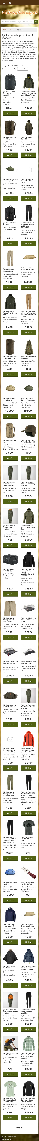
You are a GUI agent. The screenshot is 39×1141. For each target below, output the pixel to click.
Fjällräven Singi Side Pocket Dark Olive (10, 357)
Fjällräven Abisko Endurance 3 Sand (27, 925)
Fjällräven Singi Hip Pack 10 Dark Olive (9, 706)
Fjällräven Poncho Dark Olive (27, 138)
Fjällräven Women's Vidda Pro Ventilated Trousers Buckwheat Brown (28, 313)
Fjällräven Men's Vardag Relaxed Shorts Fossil (8, 619)
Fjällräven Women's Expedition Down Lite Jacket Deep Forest (28, 93)
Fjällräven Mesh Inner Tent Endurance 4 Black (28, 619)
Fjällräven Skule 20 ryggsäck (9, 223)
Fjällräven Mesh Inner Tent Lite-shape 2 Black (10, 663)
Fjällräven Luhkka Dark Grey (9, 967)
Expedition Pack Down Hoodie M (8, 925)
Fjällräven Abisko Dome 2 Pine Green (28, 399)
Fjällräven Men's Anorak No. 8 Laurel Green (28, 527)
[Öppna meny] (4, 2)
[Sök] (36, 21)
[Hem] (10, 2)
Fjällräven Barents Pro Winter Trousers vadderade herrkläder (28, 225)
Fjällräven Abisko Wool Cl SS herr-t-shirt (27, 838)
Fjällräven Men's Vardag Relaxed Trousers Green (8, 793)
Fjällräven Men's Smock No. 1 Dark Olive (27, 180)
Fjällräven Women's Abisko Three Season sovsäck (10, 1011)
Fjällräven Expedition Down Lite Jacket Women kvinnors (28, 967)
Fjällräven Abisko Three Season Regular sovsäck (9, 483)
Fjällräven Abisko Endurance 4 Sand (27, 268)
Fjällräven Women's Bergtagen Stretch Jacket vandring (28, 1100)
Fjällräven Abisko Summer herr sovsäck (9, 527)
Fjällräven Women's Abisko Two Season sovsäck (28, 706)
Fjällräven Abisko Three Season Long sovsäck (28, 483)
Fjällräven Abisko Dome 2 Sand (9, 399)
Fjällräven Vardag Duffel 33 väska (9, 570)
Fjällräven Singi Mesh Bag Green (28, 357)
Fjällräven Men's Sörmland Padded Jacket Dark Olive (9, 750)
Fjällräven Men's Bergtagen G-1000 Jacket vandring (27, 750)
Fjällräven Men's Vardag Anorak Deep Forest (10, 312)
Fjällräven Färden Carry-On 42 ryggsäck (9, 93)
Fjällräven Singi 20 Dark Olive (9, 138)
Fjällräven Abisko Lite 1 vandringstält (10, 180)
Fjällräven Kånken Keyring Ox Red (27, 883)
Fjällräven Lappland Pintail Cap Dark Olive (28, 441)
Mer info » (10, 113)
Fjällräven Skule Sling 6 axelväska (10, 1054)
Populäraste (22, 69)
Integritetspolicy (6, 1139)
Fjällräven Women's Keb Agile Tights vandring (28, 1011)
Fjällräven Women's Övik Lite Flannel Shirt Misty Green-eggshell (28, 1055)
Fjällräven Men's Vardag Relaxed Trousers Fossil (8, 269)
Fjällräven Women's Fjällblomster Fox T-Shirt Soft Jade (10, 1100)
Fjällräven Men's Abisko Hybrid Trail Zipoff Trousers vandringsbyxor (9, 839)
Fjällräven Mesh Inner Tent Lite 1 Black (28, 662)
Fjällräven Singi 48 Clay (9, 441)
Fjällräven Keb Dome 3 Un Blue (10, 883)
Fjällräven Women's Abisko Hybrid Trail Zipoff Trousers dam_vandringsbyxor (28, 794)
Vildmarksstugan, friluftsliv (19, 12)
